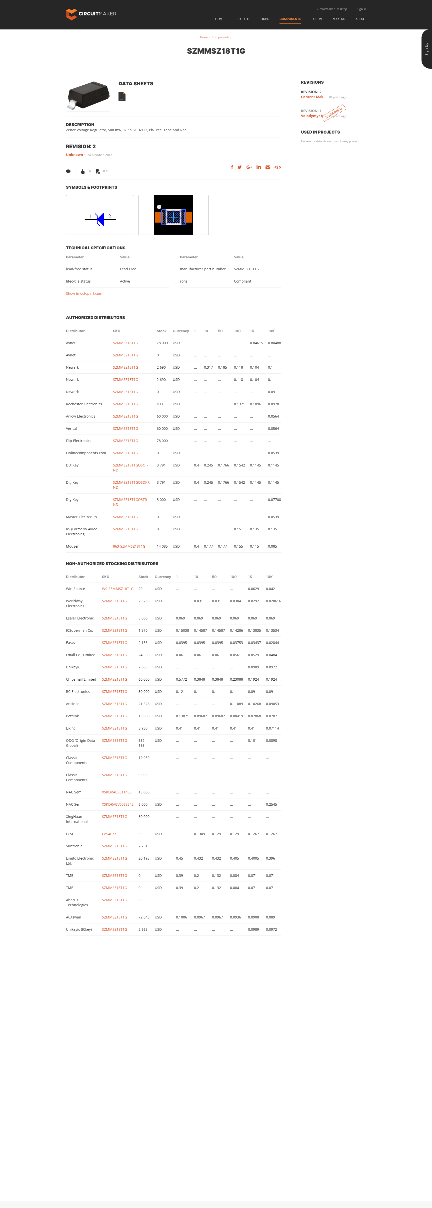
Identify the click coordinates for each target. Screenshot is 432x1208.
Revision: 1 (311, 110)
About (361, 19)
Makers (339, 19)
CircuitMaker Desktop (332, 9)
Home (219, 19)
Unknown (74, 154)
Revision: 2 (311, 91)
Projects (242, 19)
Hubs (265, 19)
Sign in (361, 9)
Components (290, 19)
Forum (317, 19)
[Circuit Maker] (91, 14)
